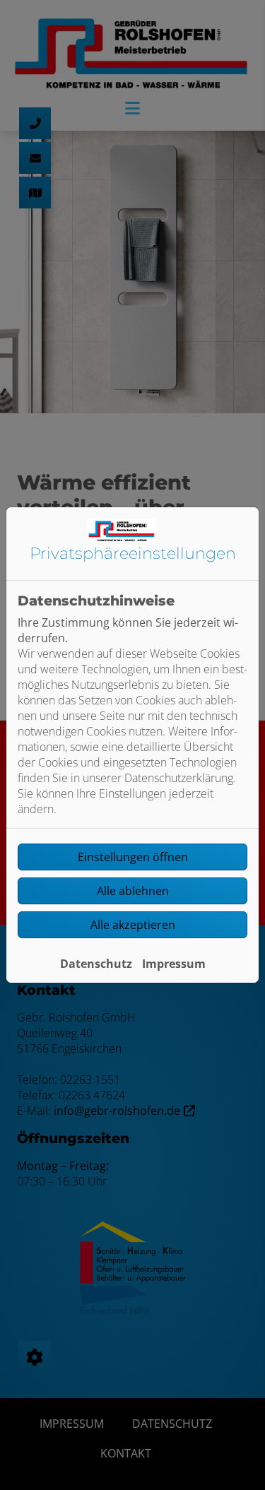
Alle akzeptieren (132, 925)
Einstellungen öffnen (133, 857)
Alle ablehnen (133, 891)
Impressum (174, 963)
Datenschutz (96, 963)
